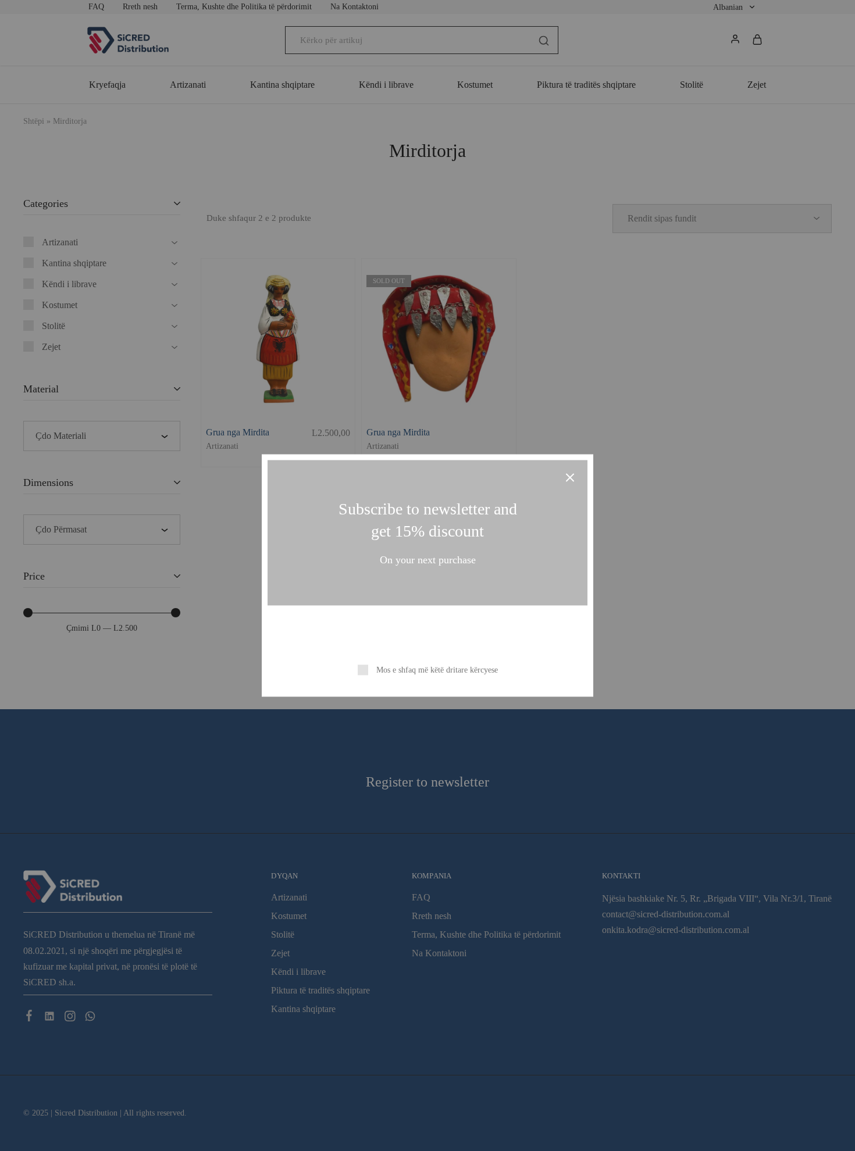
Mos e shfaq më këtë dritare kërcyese (437, 670)
